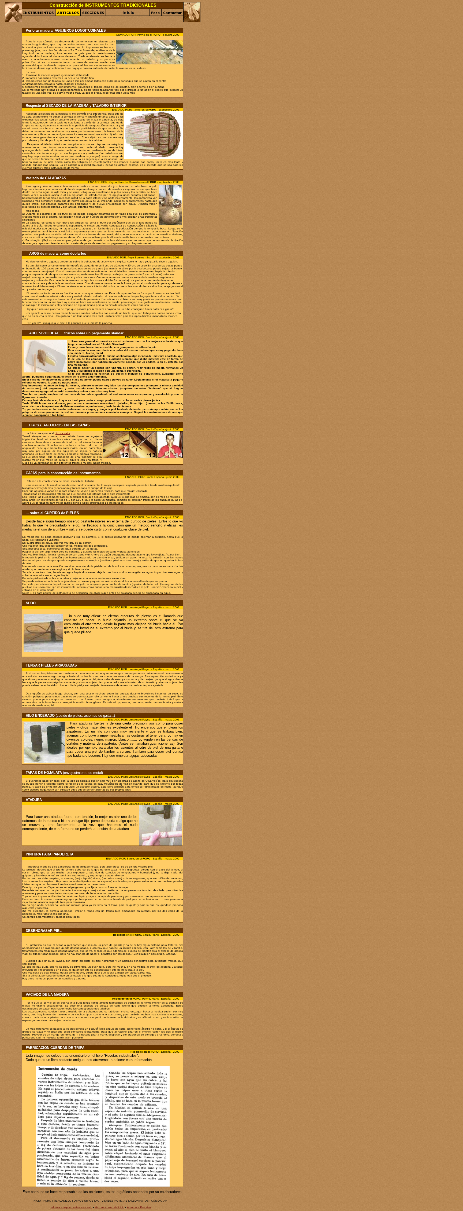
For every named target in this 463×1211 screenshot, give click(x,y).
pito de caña (62, 433)
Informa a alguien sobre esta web (71, 1207)
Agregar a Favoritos (139, 1207)
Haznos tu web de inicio (109, 1207)
